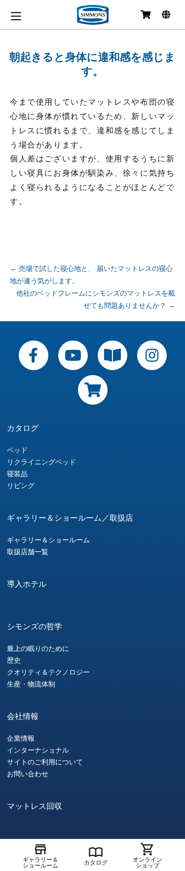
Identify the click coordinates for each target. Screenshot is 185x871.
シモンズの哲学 (34, 626)
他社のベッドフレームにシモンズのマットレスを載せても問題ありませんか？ (95, 299)
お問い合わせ (27, 773)
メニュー (16, 16)
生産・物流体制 (31, 684)
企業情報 (21, 738)
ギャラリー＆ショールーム (48, 539)
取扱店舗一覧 (27, 551)
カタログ (22, 428)
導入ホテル (26, 584)
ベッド (17, 450)
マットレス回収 (34, 806)
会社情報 (22, 716)
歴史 (14, 660)
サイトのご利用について (45, 761)
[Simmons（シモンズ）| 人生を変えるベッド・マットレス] (93, 15)
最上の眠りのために (38, 648)
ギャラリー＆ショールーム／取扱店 (70, 518)
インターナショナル (38, 750)
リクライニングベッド (41, 461)
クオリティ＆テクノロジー (48, 672)
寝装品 (17, 473)
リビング (21, 485)
